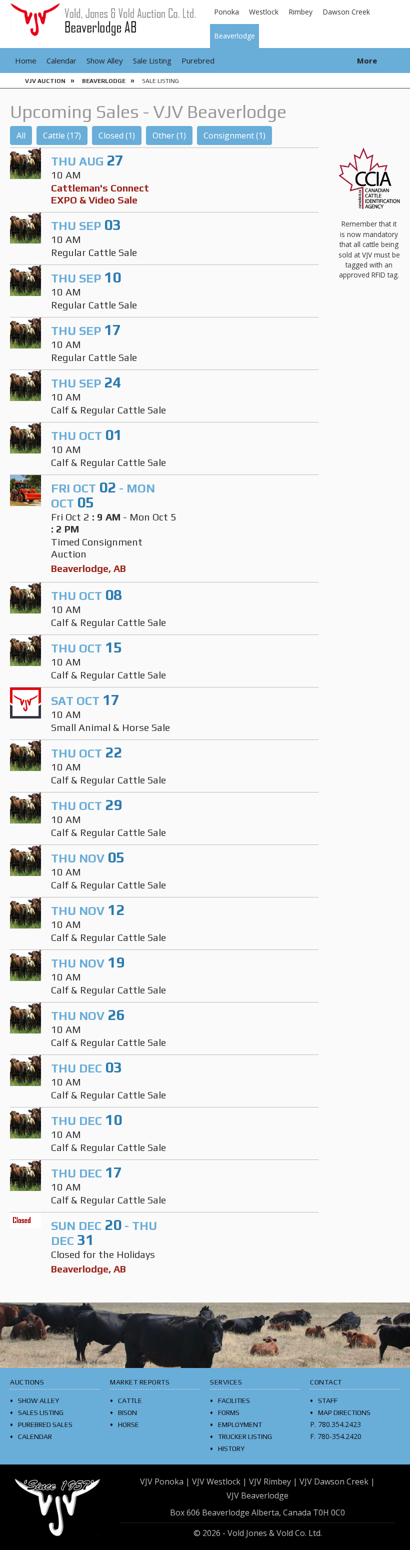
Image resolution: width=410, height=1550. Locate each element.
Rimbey (300, 11)
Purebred (198, 61)
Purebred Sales (45, 1424)
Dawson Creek (346, 11)
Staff (328, 1400)
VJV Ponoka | (165, 1481)
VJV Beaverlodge (257, 1495)
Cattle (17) (62, 135)
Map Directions (344, 1412)
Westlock (263, 11)
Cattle (130, 1400)
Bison (127, 1412)
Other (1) (169, 135)
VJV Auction (45, 81)
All (21, 135)
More (367, 61)
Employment (240, 1424)
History (231, 1448)
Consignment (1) (235, 135)
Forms (229, 1412)
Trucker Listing (245, 1436)
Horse (128, 1424)
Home (25, 61)
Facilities (234, 1400)
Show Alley (104, 61)
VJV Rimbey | (273, 1481)
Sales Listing (41, 1412)
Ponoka (226, 11)
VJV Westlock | (219, 1481)
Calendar (61, 61)
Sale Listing (152, 61)
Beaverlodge (234, 35)
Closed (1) (116, 135)
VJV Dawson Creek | (337, 1481)
